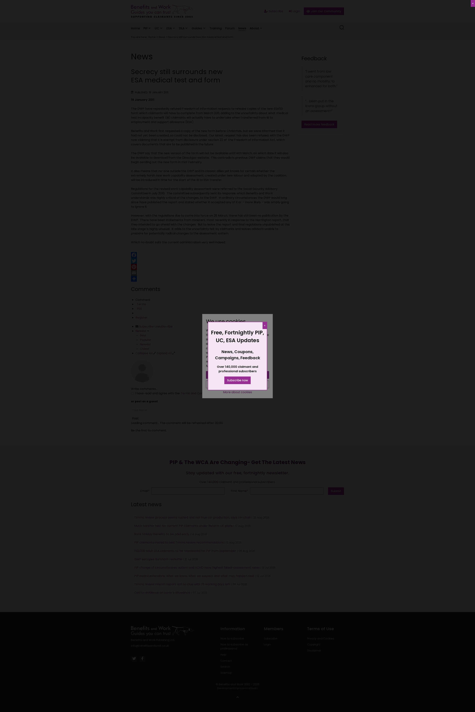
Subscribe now (237, 380)
